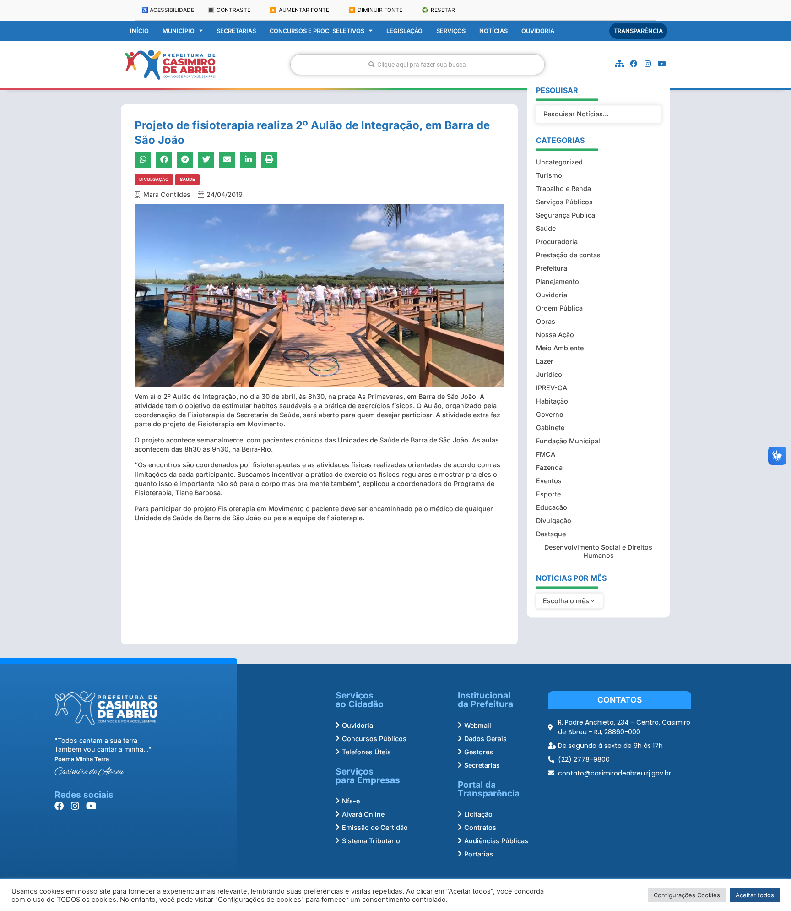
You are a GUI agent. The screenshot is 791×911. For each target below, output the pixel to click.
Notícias (493, 30)
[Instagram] (647, 63)
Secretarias (236, 30)
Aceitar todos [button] (755, 895)
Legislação (404, 30)
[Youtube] (662, 63)
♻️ (438, 9)
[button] (143, 160)
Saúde (187, 179)
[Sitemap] (619, 63)
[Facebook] (633, 63)
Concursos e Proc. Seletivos (317, 30)
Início (139, 30)
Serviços (451, 30)
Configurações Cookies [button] (687, 895)
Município (179, 30)
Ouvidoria (537, 30)
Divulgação (153, 179)
